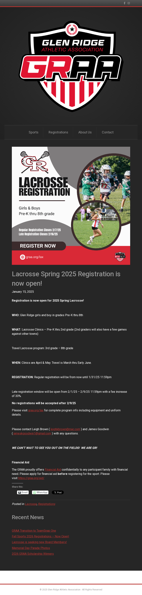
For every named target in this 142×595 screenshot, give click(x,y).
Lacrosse (31, 504)
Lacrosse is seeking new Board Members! (39, 542)
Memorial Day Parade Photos (31, 548)
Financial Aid (53, 469)
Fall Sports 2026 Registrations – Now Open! (40, 536)
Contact (108, 132)
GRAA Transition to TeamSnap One (34, 530)
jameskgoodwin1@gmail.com (32, 433)
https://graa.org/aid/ (31, 478)
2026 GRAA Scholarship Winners (33, 554)
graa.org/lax (35, 410)
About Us (85, 132)
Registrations (58, 132)
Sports (33, 132)
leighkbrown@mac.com (65, 429)
